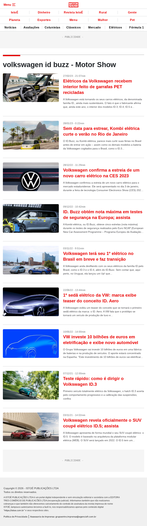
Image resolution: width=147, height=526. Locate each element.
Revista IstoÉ (73, 12)
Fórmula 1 (136, 27)
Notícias (10, 27)
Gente (132, 12)
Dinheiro (44, 12)
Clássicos (73, 27)
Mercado (94, 27)
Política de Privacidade (15, 516)
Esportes (44, 19)
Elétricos (115, 27)
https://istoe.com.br (14, 510)
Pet (132, 19)
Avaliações (31, 27)
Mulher (103, 19)
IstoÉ (14, 12)
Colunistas (52, 27)
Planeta (14, 19)
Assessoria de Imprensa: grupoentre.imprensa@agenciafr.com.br (63, 516)
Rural (103, 12)
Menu (73, 19)
